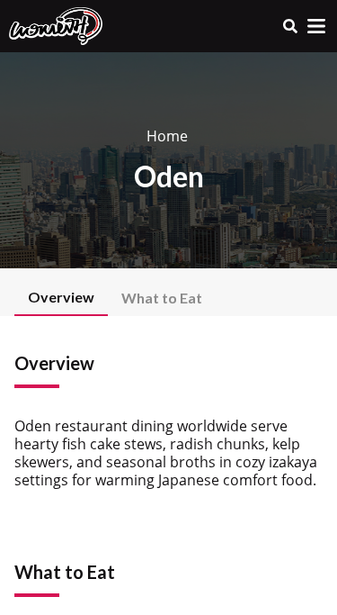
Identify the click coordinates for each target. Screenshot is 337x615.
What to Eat (161, 297)
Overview (61, 296)
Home (167, 136)
